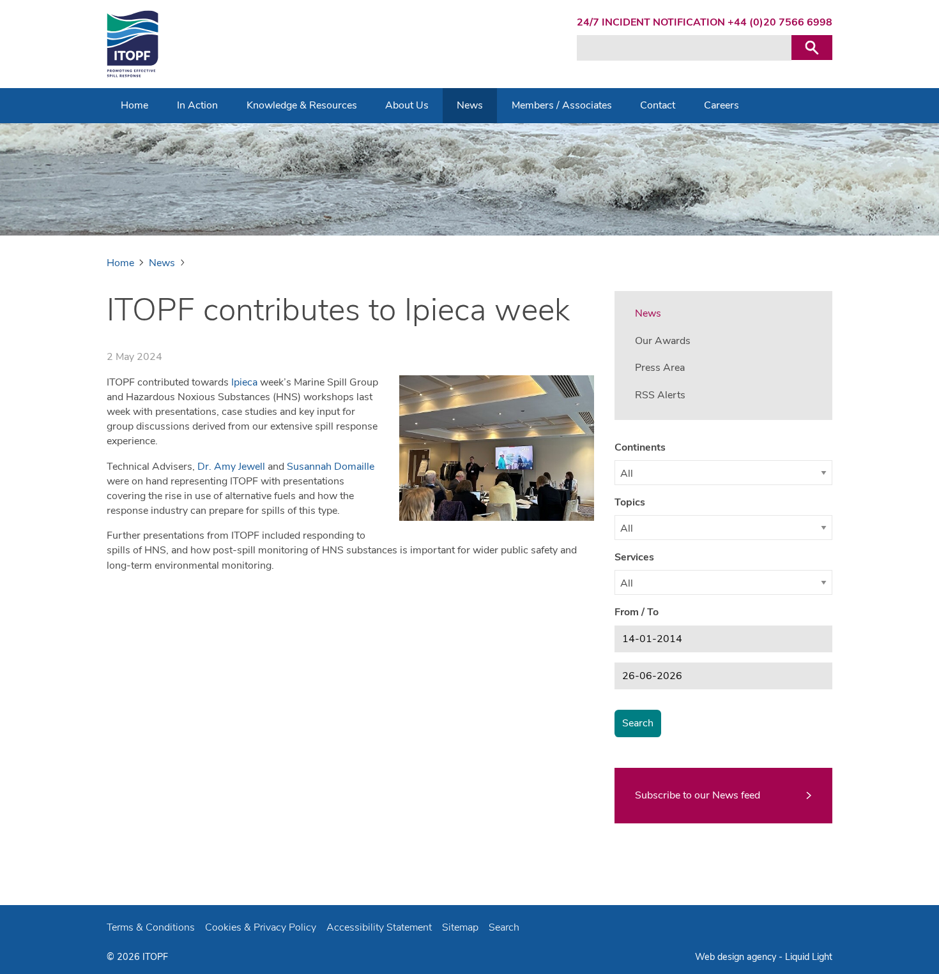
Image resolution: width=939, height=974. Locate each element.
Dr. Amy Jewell (231, 467)
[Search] (811, 47)
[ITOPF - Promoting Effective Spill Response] (132, 44)
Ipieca (244, 382)
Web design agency (737, 956)
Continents (640, 447)
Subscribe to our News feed (697, 795)
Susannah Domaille (330, 467)
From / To (637, 612)
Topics (630, 502)
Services (634, 557)
